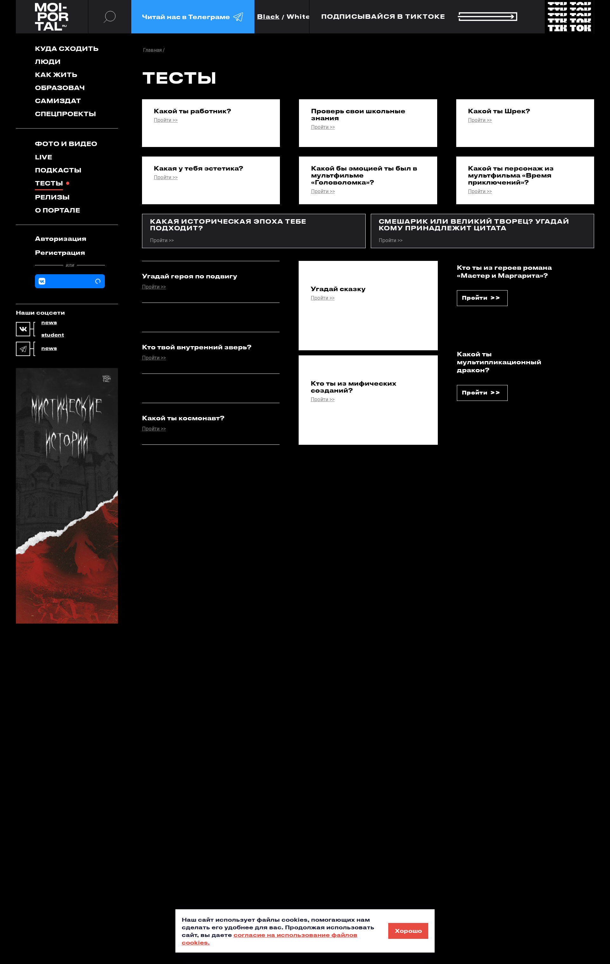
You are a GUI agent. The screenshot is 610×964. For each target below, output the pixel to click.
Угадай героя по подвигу (189, 276)
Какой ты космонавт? (183, 418)
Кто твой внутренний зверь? (197, 347)
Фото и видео (66, 143)
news (49, 322)
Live (43, 157)
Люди (48, 61)
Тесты (49, 183)
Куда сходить (66, 48)
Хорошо (408, 930)
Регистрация (60, 252)
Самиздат (58, 100)
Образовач (60, 87)
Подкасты (58, 170)
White (299, 16)
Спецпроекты (65, 113)
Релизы (52, 197)
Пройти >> (166, 120)
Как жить (56, 74)
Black (268, 16)
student (52, 335)
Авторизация (60, 238)
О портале (57, 210)
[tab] (70, 238)
